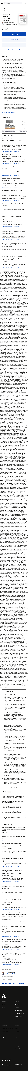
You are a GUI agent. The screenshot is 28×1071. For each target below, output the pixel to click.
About (16, 1028)
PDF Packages (18, 1010)
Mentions (17, 1004)
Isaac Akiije (10, 233)
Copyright (17, 1046)
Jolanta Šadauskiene (6, 919)
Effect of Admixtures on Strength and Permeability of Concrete (11, 179)
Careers (17, 1031)
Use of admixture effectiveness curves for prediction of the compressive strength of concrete (13, 845)
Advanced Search (19, 1013)
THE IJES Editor (5, 182)
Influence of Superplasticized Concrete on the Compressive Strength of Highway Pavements (14, 230)
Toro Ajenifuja (5, 233)
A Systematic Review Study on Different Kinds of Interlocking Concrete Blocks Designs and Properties (13, 954)
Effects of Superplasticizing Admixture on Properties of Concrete (12, 859)
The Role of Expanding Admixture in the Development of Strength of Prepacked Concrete (12, 140)
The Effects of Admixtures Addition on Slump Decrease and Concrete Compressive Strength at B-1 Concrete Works (14, 829)
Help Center (18, 1037)
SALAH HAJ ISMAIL (6, 958)
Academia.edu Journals (7, 1028)
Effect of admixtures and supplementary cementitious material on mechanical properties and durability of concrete (12, 871)
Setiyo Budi (4, 832)
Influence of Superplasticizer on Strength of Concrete (13, 167)
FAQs (4, 10)
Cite (14, 45)
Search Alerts (18, 1016)
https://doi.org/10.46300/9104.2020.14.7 (10, 28)
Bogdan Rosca (5, 205)
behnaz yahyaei (5, 875)
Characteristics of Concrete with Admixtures (13, 203)
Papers (3, 1004)
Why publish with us (6, 1037)
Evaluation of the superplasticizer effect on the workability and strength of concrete (14, 243)
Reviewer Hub (5, 1034)
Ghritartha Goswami (9, 22)
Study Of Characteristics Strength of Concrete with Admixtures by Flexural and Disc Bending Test (14, 941)
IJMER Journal (5, 929)
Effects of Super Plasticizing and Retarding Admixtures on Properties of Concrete (13, 155)
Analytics (17, 1007)
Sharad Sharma (5, 170)
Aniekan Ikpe (4, 261)
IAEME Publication (6, 904)
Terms (16, 1040)
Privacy (16, 1043)
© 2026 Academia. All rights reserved (20, 1063)
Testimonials (5, 1040)
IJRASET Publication (6, 888)
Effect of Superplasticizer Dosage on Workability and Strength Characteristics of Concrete (13, 218)
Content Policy (18, 1049)
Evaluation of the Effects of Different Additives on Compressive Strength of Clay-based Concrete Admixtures (14, 258)
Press (16, 1034)
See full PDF (14, 34)
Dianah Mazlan (5, 144)
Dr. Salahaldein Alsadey (7, 158)
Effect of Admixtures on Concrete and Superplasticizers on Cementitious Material (13, 885)
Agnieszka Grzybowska (7, 848)
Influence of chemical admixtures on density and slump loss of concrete (13, 927)
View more (14, 787)
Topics (3, 1007)
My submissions (5, 1031)
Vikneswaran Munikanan (7, 193)
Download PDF (14, 40)
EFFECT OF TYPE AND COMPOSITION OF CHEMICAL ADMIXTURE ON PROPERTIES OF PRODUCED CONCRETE (13, 901)
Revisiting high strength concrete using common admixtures (12, 191)
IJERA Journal (5, 944)
